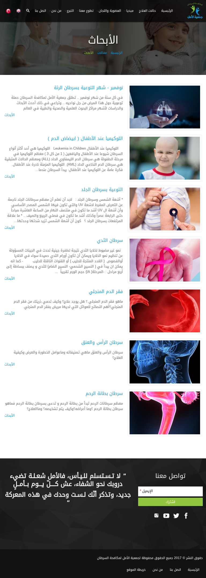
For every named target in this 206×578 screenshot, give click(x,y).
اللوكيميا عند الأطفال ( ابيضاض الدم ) (85, 138)
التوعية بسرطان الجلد (102, 189)
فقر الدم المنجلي (106, 291)
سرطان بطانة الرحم (104, 393)
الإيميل (146, 491)
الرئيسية (167, 10)
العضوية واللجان (110, 10)
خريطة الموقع (136, 569)
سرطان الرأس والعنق (102, 342)
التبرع (70, 10)
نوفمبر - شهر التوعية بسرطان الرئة (88, 87)
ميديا (130, 10)
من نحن (56, 10)
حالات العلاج (147, 10)
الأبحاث (10, 115)
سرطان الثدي (110, 240)
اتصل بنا (40, 10)
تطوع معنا (86, 10)
